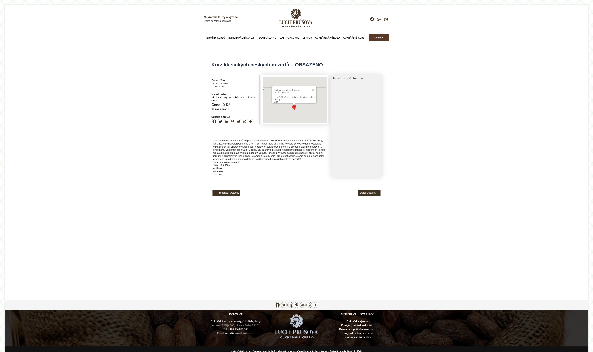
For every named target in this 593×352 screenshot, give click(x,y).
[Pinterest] (232, 121)
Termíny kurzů (215, 37)
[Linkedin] (226, 121)
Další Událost (369, 192)
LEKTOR (307, 37)
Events (277, 102)
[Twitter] (220, 121)
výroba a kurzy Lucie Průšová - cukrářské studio (233, 99)
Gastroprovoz (289, 37)
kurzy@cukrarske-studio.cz (239, 333)
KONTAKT (379, 37)
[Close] (312, 90)
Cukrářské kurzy (354, 37)
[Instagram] (386, 19)
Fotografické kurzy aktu (357, 337)
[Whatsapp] (244, 121)
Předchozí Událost (226, 192)
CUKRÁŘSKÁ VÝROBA (327, 37)
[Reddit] (238, 121)
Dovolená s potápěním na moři (357, 329)
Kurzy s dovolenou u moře (357, 333)
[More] (250, 121)
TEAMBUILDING (266, 37)
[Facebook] (372, 19)
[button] (294, 108)
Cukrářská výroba (357, 321)
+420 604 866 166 (238, 329)
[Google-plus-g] (379, 19)
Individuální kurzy (241, 37)
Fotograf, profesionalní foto (357, 325)
